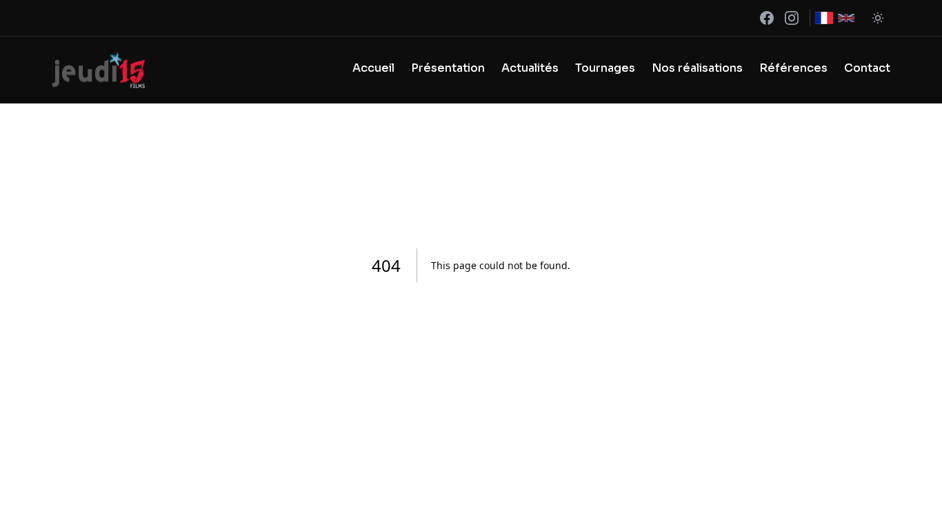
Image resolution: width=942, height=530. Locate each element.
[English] (846, 18)
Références (793, 68)
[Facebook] (767, 18)
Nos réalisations (697, 68)
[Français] (824, 18)
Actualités (530, 68)
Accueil (373, 68)
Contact (867, 68)
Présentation (448, 68)
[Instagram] (792, 18)
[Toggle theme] (877, 18)
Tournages (605, 68)
